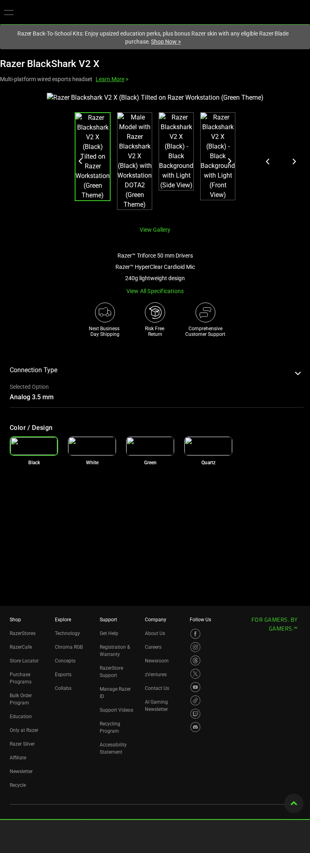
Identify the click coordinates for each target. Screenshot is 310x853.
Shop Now (166, 41)
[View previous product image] (268, 161)
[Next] (229, 161)
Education (21, 716)
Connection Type (33, 370)
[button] (9, 12)
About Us (155, 633)
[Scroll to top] (294, 803)
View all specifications (155, 291)
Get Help (109, 633)
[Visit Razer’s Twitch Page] (195, 713)
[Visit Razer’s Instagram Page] (195, 647)
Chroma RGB (69, 647)
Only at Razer (24, 730)
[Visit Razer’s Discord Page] (195, 727)
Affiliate (18, 758)
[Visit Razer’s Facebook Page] (195, 633)
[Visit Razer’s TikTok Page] (195, 700)
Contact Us (157, 688)
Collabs (63, 688)
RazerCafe (21, 647)
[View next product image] (294, 161)
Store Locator (24, 661)
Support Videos (116, 710)
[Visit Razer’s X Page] (195, 673)
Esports (63, 674)
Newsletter (21, 771)
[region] (155, 156)
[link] (92, 446)
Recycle (18, 785)
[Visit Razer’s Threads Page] (195, 660)
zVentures (156, 674)
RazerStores (23, 633)
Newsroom (157, 661)
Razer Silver (22, 744)
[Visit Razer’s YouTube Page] (195, 687)
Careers (153, 647)
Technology (67, 633)
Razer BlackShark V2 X (49, 63)
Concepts (65, 661)
